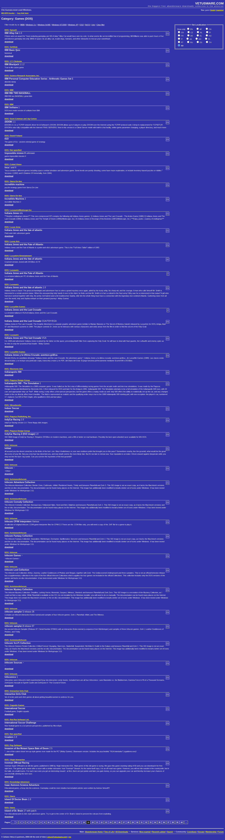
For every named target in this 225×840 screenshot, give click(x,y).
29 (133, 822)
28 (128, 822)
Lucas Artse (15, 227)
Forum (221, 832)
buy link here (22, 13)
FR (182, 36)
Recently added (159, 832)
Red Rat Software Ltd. (19, 720)
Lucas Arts (14, 241)
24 (111, 822)
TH (210, 42)
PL (209, 39)
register (220, 10)
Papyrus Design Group (20, 380)
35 (159, 822)
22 (102, 822)
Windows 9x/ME (44, 25)
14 (66, 822)
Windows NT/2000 (59, 25)
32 (146, 822)
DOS (22, 25)
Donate (201, 832)
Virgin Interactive (17, 760)
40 (182, 822)
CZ (191, 32)
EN (191, 29)
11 (53, 822)
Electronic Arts (16, 369)
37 (168, 822)
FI (210, 32)
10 (48, 822)
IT (182, 39)
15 (70, 822)
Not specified (16, 150)
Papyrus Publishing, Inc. (20, 417)
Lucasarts (14, 270)
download (9, 42)
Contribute (192, 832)
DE (191, 36)
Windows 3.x (31, 25)
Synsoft (13, 30)
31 (142, 822)
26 (119, 822)
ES (200, 42)
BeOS (87, 25)
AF (200, 29)
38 (173, 822)
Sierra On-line (16, 181)
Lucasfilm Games (17, 307)
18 (84, 822)
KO (199, 39)
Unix (93, 25)
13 (62, 822)
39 (177, 822)
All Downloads (121, 832)
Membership (211, 832)
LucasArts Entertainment (21, 256)
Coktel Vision (16, 164)
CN (182, 32)
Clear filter (101, 25)
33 (151, 822)
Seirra (12, 808)
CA (209, 29)
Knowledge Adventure (19, 782)
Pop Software (16, 745)
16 (75, 822)
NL (200, 32)
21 (97, 822)
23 (106, 822)
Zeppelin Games (17, 705)
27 (124, 822)
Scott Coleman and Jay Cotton (23, 119)
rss (70, 837)
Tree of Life (109, 832)
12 (57, 822)
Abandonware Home (94, 832)
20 (93, 822)
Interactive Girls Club (19, 691)
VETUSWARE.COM (209, 3)
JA (190, 39)
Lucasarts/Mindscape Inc (21, 210)
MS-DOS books (7, 13)
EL (200, 36)
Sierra (12, 796)
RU (191, 42)
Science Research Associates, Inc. (25, 76)
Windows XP (73, 25)
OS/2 (82, 25)
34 (155, 822)
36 (164, 822)
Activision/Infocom (18, 479)
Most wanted (145, 832)
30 (137, 822)
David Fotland (16, 136)
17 (79, 822)
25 (115, 822)
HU (209, 36)
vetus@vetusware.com (57, 837)
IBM (11, 90)
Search (170, 832)
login (213, 10)
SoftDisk (13, 47)
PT (182, 42)
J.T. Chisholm (16, 61)
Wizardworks (15, 405)
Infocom (13, 445)
